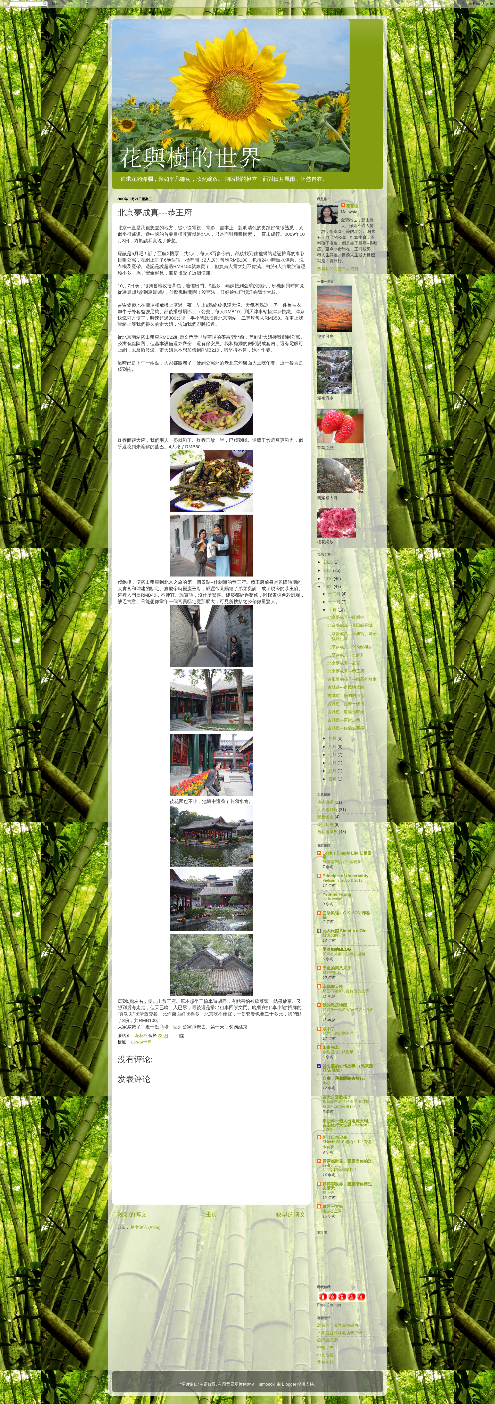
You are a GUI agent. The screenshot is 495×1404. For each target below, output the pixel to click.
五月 (332, 770)
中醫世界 (325, 1347)
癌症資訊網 (327, 1340)
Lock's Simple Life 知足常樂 (347, 855)
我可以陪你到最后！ (340, 1169)
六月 (332, 762)
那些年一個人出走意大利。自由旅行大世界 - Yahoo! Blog (347, 1124)
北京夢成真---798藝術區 (349, 646)
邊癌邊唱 (325, 802)
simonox (267, 1384)
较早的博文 (291, 1214)
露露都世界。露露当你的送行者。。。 (347, 1163)
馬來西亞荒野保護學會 (337, 1325)
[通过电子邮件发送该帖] (181, 1035)
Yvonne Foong (337, 894)
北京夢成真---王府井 (345, 654)
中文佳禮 (325, 1354)
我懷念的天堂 (334, 935)
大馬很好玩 (327, 809)
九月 (332, 738)
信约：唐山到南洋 (338, 1033)
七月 (332, 754)
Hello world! (332, 899)
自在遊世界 (141, 1042)
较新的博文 (132, 1214)
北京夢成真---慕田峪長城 (350, 625)
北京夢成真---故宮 (343, 663)
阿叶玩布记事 (335, 1137)
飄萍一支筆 (333, 1206)
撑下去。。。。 (336, 1192)
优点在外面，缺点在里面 (344, 954)
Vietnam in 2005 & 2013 (342, 880)
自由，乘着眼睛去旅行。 (345, 1078)
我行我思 (325, 824)
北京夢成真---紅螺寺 (345, 617)
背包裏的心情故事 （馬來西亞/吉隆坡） (348, 1068)
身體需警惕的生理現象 (342, 861)
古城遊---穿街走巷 (343, 720)
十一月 (335, 601)
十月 (332, 610)
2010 (328, 578)
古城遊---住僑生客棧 (345, 728)
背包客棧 (325, 1362)
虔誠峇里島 (332, 1211)
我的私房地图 (335, 1005)
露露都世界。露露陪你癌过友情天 (347, 1185)
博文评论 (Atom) (145, 1227)
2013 (328, 562)
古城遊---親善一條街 (345, 703)
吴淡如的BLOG (337, 949)
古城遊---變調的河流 (345, 695)
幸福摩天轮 (333, 986)
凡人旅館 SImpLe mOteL (346, 930)
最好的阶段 (332, 972)
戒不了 (329, 1028)
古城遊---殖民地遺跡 (345, 687)
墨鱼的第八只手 (337, 967)
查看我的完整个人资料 (337, 268)
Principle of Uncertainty (345, 875)
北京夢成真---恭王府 (345, 671)
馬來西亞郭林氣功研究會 (339, 1332)
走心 (326, 1083)
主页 (211, 1214)
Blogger (289, 1384)
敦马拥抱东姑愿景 (338, 1052)
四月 (332, 779)
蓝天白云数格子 (337, 1096)
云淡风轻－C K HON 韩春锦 (346, 915)
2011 (328, 570)
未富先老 (331, 1047)
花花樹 (352, 206)
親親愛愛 (325, 817)
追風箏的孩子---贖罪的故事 (352, 679)
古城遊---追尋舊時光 (345, 711)
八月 (332, 746)
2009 (328, 586)
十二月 (335, 593)
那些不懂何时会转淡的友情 (346, 991)
